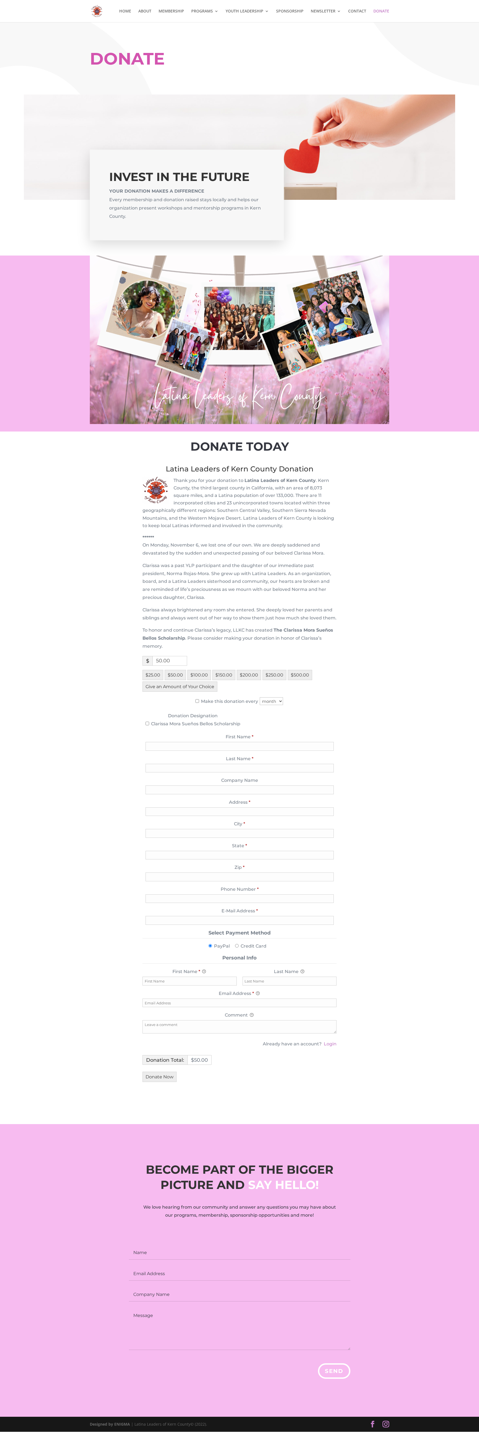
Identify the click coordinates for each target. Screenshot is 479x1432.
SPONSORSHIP (290, 11)
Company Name (239, 780)
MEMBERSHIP (171, 11)
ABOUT (144, 11)
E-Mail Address (250, 910)
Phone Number (250, 889)
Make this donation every (230, 701)
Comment (237, 1015)
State (250, 845)
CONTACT (357, 11)
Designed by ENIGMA (110, 1424)
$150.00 (223, 675)
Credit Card (253, 946)
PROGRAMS (202, 11)
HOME (125, 11)
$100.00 (199, 675)
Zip (250, 867)
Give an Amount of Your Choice (180, 686)
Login (330, 1043)
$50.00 (175, 675)
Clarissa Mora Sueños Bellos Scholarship (195, 723)
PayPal (222, 946)
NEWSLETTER (323, 11)
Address (250, 802)
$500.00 (300, 675)
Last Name (250, 758)
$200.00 (249, 675)
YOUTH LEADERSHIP (244, 11)
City (250, 823)
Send (334, 1371)
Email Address (236, 993)
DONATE (381, 11)
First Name (250, 736)
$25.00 (153, 675)
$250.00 (274, 675)
